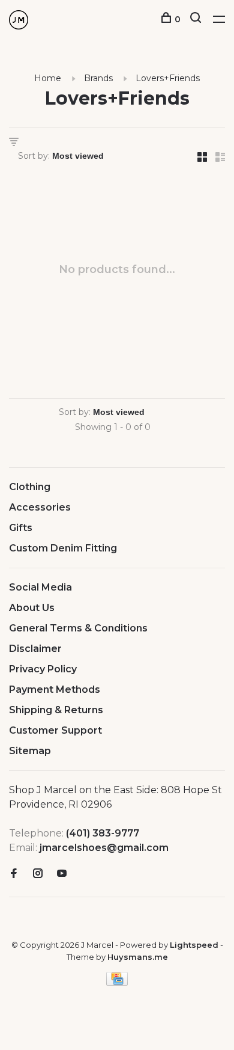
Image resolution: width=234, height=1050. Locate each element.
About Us (32, 607)
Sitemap (30, 751)
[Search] (197, 19)
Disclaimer (35, 648)
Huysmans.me (137, 957)
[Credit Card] (117, 982)
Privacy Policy (43, 669)
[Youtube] (62, 874)
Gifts (20, 527)
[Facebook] (14, 874)
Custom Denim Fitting (63, 548)
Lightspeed (194, 945)
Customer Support (55, 730)
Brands (98, 78)
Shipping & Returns (56, 710)
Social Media (40, 587)
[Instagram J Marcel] (38, 874)
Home (47, 78)
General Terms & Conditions (78, 628)
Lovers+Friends (168, 78)
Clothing (29, 487)
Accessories (40, 507)
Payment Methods (54, 689)
